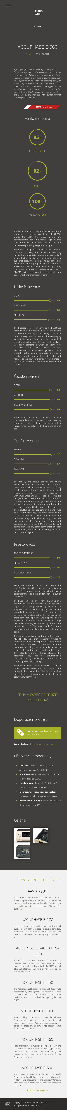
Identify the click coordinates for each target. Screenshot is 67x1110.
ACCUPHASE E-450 (37, 982)
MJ (30, 54)
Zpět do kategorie (37, 1090)
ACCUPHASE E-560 (37, 1039)
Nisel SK (32, 731)
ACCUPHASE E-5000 (37, 1010)
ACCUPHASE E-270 (37, 919)
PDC (40, 1105)
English (37, 26)
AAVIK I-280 (37, 891)
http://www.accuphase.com (42, 744)
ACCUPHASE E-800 (37, 1067)
